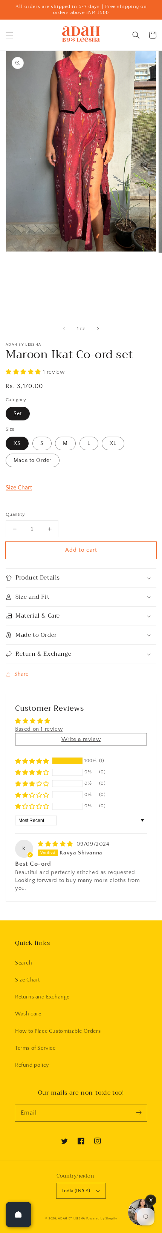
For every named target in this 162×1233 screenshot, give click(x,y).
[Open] (18, 1214)
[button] (9, 35)
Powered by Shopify (101, 1218)
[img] (56, 844)
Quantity (15, 514)
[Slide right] (97, 329)
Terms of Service (35, 1048)
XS (17, 443)
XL (113, 443)
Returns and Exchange (42, 997)
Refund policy (32, 1065)
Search (23, 963)
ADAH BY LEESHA (71, 1218)
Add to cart (81, 550)
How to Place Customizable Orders (58, 1031)
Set (18, 414)
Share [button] (21, 674)
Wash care (28, 1014)
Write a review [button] (81, 739)
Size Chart (19, 487)
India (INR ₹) (76, 1190)
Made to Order (33, 460)
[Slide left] (64, 329)
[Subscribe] (138, 1112)
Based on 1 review (39, 729)
